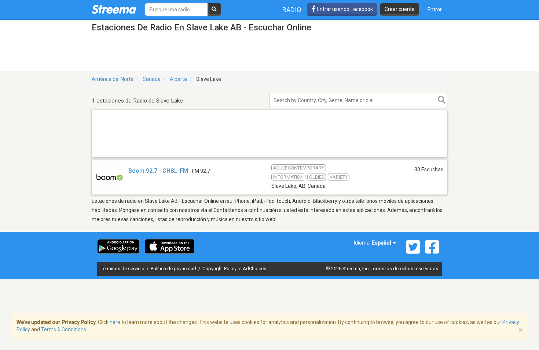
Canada (152, 79)
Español (382, 243)
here (115, 322)
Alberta (178, 79)
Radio (291, 10)
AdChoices (254, 268)
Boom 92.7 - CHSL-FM (158, 170)
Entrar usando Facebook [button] (344, 9)
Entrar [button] (435, 9)
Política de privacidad (174, 268)
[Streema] (114, 9)
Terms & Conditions (63, 329)
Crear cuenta (400, 9)
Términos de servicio (123, 268)
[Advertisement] (269, 157)
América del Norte (112, 79)
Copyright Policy (220, 268)
